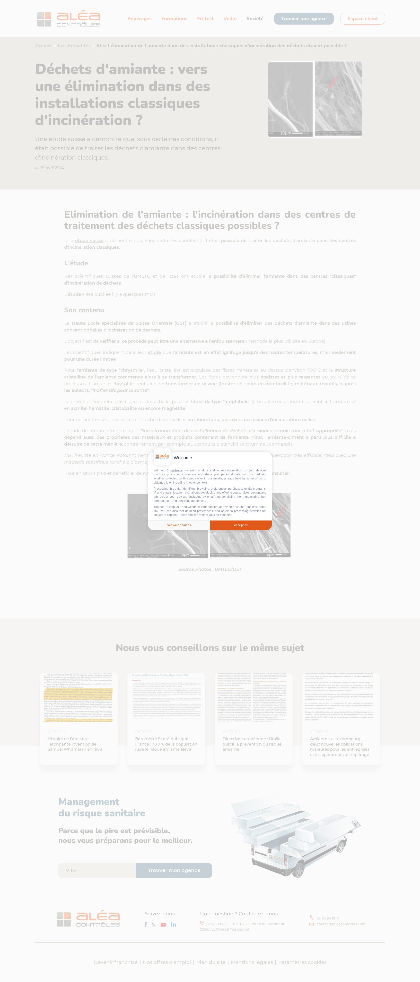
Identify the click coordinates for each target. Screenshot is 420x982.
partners (176, 470)
